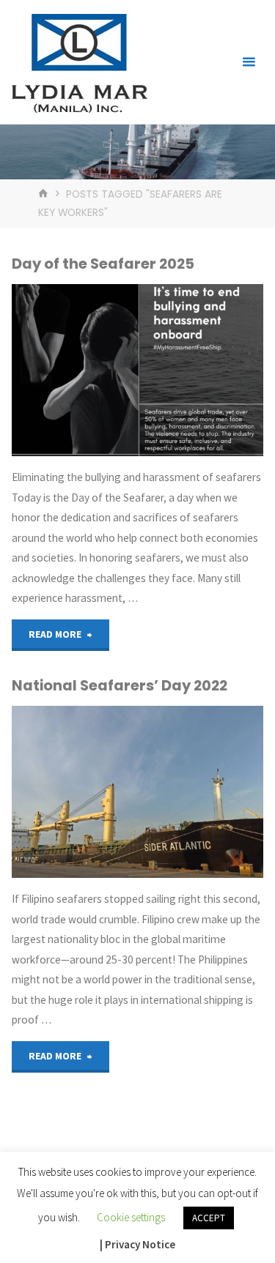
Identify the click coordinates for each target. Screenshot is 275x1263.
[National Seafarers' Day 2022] (137, 792)
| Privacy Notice (137, 1244)
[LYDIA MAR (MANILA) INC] (79, 62)
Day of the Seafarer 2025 (103, 263)
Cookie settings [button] (131, 1217)
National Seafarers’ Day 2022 (119, 685)
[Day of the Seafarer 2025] (137, 370)
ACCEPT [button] (208, 1218)
